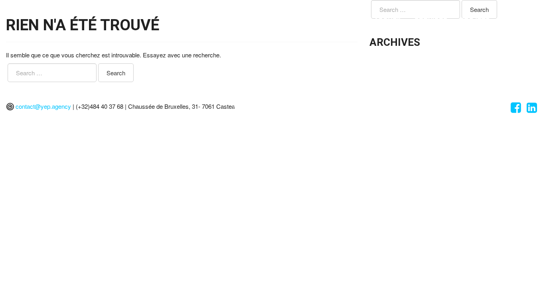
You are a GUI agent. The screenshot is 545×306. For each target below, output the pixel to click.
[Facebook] (516, 109)
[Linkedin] (532, 109)
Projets (475, 20)
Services (431, 20)
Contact (517, 20)
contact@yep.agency (43, 106)
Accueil (388, 20)
